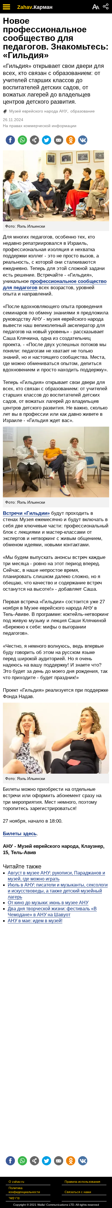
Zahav (24, 7)
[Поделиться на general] (34, 140)
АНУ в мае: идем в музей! (35, 920)
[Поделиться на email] (58, 140)
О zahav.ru (16, 1181)
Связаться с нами (78, 1192)
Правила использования (82, 1181)
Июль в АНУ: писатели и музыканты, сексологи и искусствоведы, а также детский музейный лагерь (58, 890)
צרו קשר (14, 1198)
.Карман (42, 7)
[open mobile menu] (6, 7)
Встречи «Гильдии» (26, 513)
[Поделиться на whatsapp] (22, 140)
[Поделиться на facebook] (10, 140)
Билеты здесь (19, 833)
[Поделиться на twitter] (46, 140)
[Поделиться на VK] (82, 140)
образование (82, 111)
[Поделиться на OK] (70, 140)
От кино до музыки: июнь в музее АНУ (48, 902)
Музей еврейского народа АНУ (38, 111)
